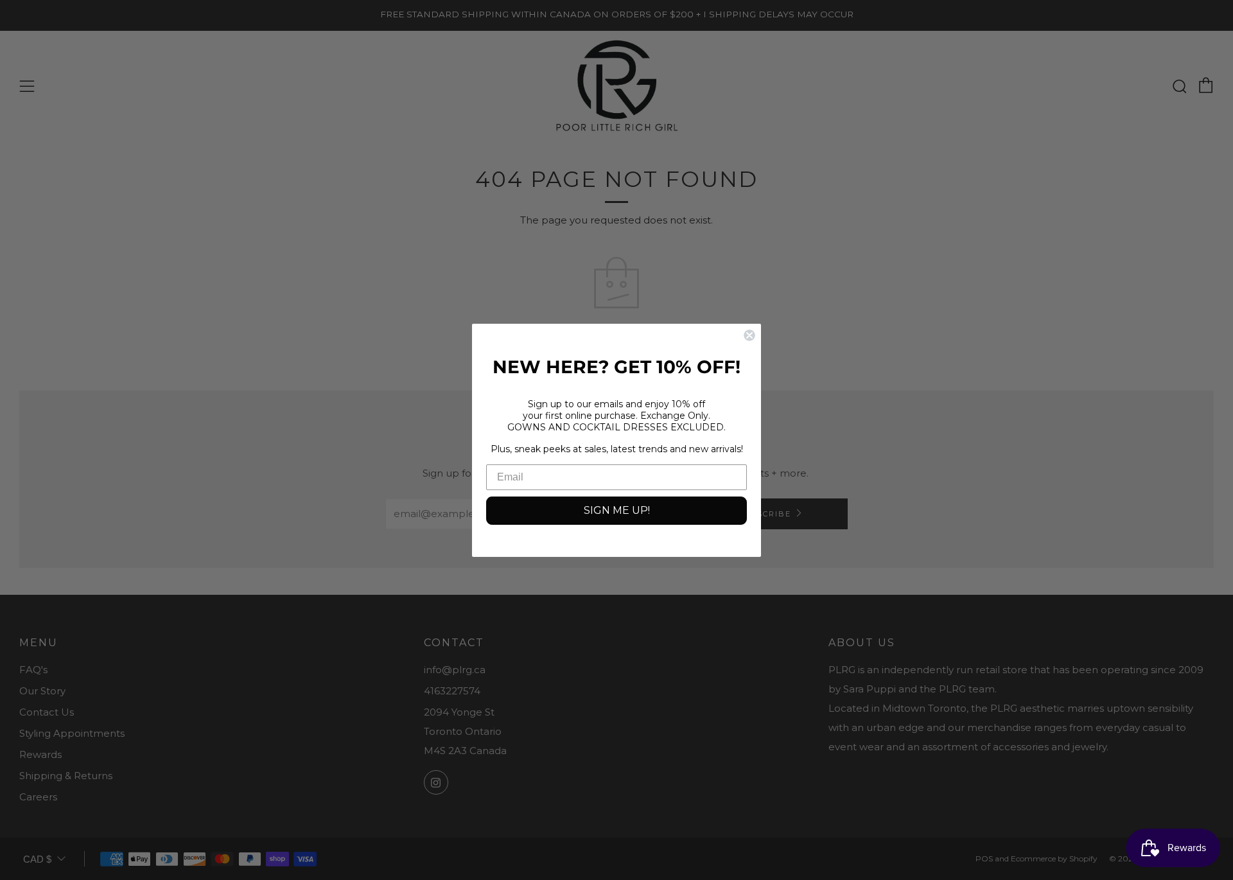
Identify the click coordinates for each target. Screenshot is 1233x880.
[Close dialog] (749, 335)
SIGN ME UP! (617, 510)
